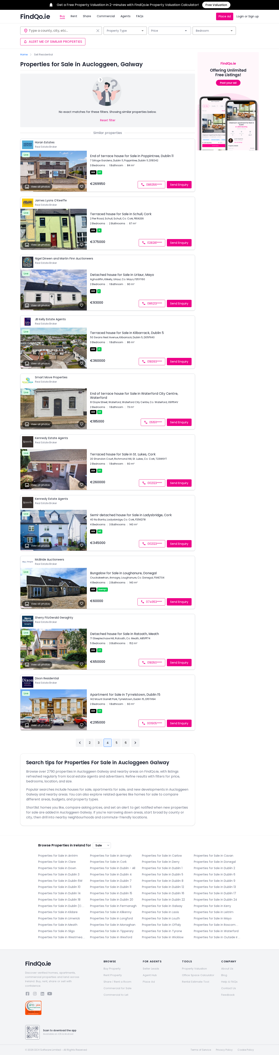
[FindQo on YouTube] (49, 994)
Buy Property (112, 968)
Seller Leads (151, 968)
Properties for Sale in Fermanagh (113, 906)
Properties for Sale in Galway (162, 906)
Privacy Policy (224, 1049)
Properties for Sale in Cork (108, 861)
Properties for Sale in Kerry (212, 906)
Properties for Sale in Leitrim (213, 912)
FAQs (139, 16)
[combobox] (62, 30)
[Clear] (97, 30)
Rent (74, 16)
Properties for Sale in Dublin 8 (162, 880)
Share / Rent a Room (117, 981)
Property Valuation (194, 968)
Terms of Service (201, 1049)
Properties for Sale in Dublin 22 (163, 899)
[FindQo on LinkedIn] (42, 994)
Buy (62, 16)
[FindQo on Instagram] (34, 994)
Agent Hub (150, 975)
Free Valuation (216, 5)
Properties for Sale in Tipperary (112, 931)
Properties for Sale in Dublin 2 (214, 868)
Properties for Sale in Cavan (213, 855)
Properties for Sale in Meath (57, 924)
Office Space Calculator (198, 975)
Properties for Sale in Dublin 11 (110, 887)
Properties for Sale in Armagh (111, 855)
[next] (135, 743)
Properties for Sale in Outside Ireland (217, 937)
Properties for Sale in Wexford (111, 937)
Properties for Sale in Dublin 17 (215, 893)
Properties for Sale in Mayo (213, 918)
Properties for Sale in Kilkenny (111, 912)
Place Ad (225, 16)
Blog (224, 975)
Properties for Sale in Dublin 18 (59, 899)
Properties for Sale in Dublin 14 (59, 893)
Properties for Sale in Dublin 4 (111, 874)
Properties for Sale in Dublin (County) (61, 906)
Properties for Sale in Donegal (215, 861)
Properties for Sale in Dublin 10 (59, 887)
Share (87, 16)
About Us (227, 968)
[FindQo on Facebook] (27, 994)
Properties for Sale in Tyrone (162, 931)
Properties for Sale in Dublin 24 (215, 899)
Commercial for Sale (118, 988)
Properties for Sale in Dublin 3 (58, 874)
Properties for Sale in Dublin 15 (111, 893)
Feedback (228, 994)
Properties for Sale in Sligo (56, 931)
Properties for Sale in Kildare (58, 912)
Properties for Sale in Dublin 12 (163, 887)
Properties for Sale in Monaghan (112, 924)
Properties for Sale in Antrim (58, 855)
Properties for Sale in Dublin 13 (215, 887)
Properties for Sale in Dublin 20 (111, 899)
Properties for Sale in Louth (161, 918)
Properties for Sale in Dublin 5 (162, 874)
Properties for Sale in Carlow (162, 855)
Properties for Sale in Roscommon (217, 924)
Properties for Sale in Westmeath (61, 937)
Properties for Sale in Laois (160, 912)
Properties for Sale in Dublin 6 (214, 874)
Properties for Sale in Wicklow (162, 937)
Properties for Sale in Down (57, 868)
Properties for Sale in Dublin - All (112, 868)
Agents (126, 16)
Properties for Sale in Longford (111, 918)
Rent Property (113, 975)
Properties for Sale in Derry (161, 861)
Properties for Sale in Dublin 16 (163, 893)
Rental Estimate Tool (195, 981)
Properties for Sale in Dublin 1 (162, 868)
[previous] (80, 743)
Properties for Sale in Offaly (161, 924)
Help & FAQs (229, 981)
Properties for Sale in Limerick (59, 918)
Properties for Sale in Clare (57, 861)
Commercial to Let (116, 994)
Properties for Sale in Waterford (216, 931)
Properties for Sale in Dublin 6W (60, 880)
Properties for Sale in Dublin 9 (214, 880)
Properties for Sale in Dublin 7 (111, 880)
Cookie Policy (246, 1049)
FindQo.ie (35, 16)
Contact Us (228, 988)
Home (24, 54)
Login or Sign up (248, 16)
